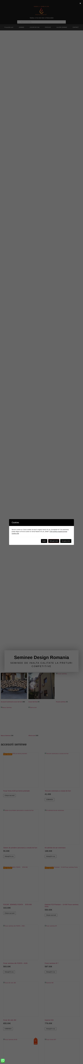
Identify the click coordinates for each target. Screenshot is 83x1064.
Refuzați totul (54, 541)
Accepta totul (66, 541)
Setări (44, 541)
